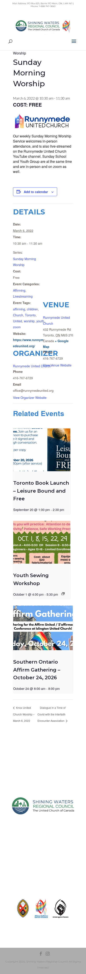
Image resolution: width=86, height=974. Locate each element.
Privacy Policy (43, 861)
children (32, 309)
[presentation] (41, 449)
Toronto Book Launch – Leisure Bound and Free (41, 491)
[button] (73, 44)
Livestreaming (23, 296)
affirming (19, 309)
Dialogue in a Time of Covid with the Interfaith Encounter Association (51, 714)
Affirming (19, 290)
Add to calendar (36, 192)
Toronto (30, 315)
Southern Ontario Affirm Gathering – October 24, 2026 (36, 670)
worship (29, 321)
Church (18, 315)
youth (40, 321)
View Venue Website (57, 365)
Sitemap (43, 854)
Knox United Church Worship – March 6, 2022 (24, 714)
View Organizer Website (30, 397)
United (17, 321)
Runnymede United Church (32, 366)
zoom (17, 327)
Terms (43, 869)
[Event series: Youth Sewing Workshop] (63, 593)
